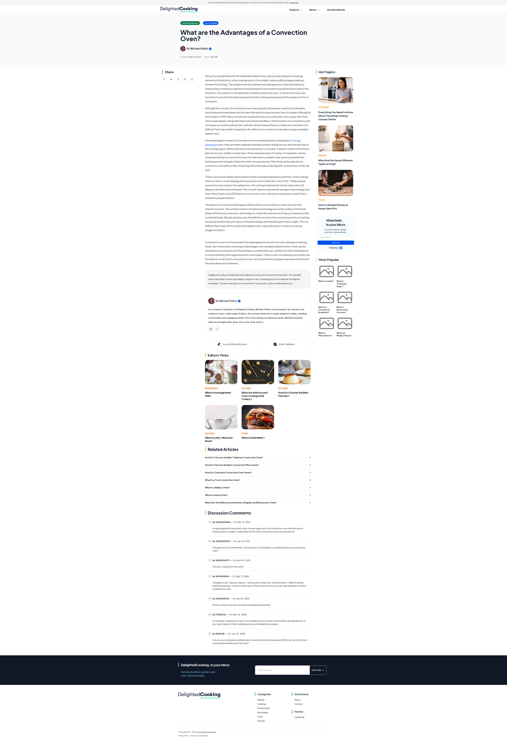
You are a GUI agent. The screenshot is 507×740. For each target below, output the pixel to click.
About (297, 699)
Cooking (323, 107)
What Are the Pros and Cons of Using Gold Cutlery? (255, 396)
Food (245, 433)
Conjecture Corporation (206, 732)
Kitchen (246, 388)
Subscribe (336, 243)
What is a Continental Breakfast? (324, 309)
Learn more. (294, 3)
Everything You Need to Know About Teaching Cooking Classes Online (335, 116)
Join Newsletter (336, 9)
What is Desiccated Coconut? (342, 309)
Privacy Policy (183, 736)
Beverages (211, 388)
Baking (322, 155)
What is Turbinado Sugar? (341, 284)
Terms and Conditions (199, 736)
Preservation (263, 708)
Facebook (299, 717)
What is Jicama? (325, 281)
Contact (298, 704)
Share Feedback (286, 344)
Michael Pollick (199, 48)
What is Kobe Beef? (253, 437)
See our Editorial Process (235, 344)
